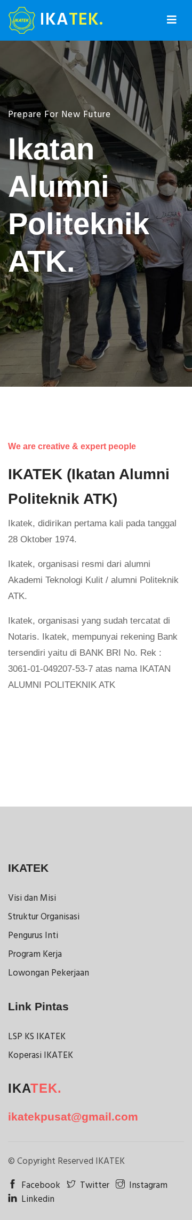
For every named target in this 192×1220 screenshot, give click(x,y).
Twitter (94, 1185)
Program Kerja (35, 954)
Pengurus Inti (33, 936)
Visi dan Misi (32, 898)
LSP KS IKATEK (37, 1037)
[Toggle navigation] (171, 20)
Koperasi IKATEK (40, 1055)
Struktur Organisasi (43, 917)
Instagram (148, 1185)
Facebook (40, 1185)
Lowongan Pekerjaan (48, 973)
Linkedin (37, 1199)
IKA (69, 20)
